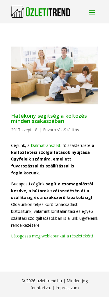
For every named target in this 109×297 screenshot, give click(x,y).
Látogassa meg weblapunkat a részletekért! (52, 236)
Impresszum (67, 287)
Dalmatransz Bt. (46, 145)
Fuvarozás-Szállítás (61, 129)
